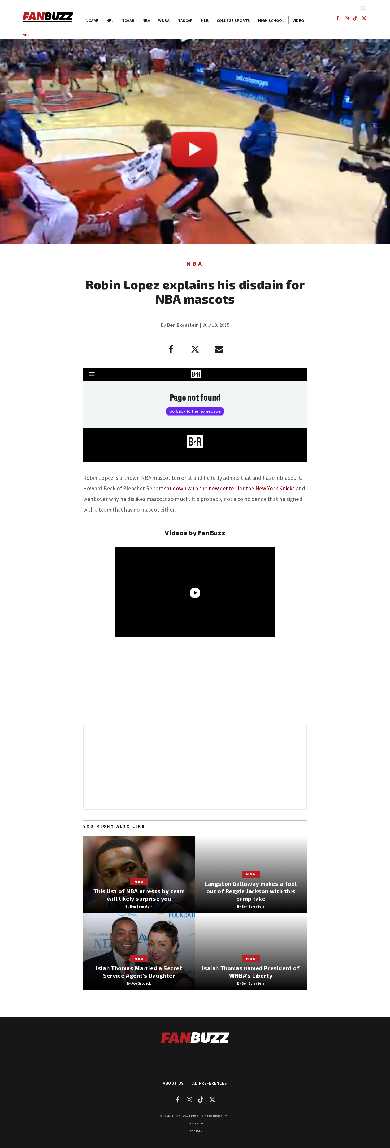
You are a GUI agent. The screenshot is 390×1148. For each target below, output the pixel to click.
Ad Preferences (209, 1083)
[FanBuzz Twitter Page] (364, 18)
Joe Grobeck (141, 983)
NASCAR (185, 20)
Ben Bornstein (183, 325)
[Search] (363, 8)
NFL (110, 20)
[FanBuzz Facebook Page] (337, 18)
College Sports (233, 20)
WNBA (164, 20)
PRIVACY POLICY (195, 1131)
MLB (205, 20)
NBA (146, 20)
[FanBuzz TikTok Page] (355, 18)
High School (271, 20)
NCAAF (92, 20)
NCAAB (128, 20)
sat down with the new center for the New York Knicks (230, 488)
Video (298, 20)
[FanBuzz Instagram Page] (346, 18)
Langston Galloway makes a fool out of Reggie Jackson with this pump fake (251, 891)
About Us (173, 1083)
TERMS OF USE (195, 1123)
